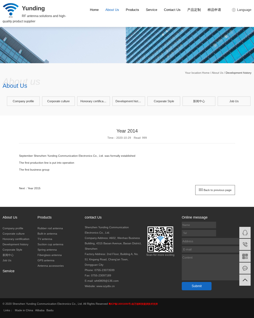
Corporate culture (58, 101)
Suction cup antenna (50, 244)
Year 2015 (34, 188)
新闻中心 (199, 101)
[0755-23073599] (245, 244)
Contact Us (172, 10)
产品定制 (194, 10)
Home (94, 10)
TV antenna (45, 239)
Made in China (24, 310)
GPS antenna (46, 260)
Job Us (234, 101)
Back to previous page (217, 190)
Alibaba (39, 310)
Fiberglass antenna (50, 255)
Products (132, 10)
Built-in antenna (47, 233)
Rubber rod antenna (50, 228)
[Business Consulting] (245, 232)
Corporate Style (164, 101)
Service (151, 10)
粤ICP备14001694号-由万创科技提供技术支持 (133, 304)
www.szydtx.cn (105, 286)
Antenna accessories (51, 265)
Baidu (50, 310)
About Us (112, 10)
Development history (128, 101)
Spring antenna (47, 249)
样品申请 (214, 10)
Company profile (23, 101)
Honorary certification (94, 101)
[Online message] (245, 268)
